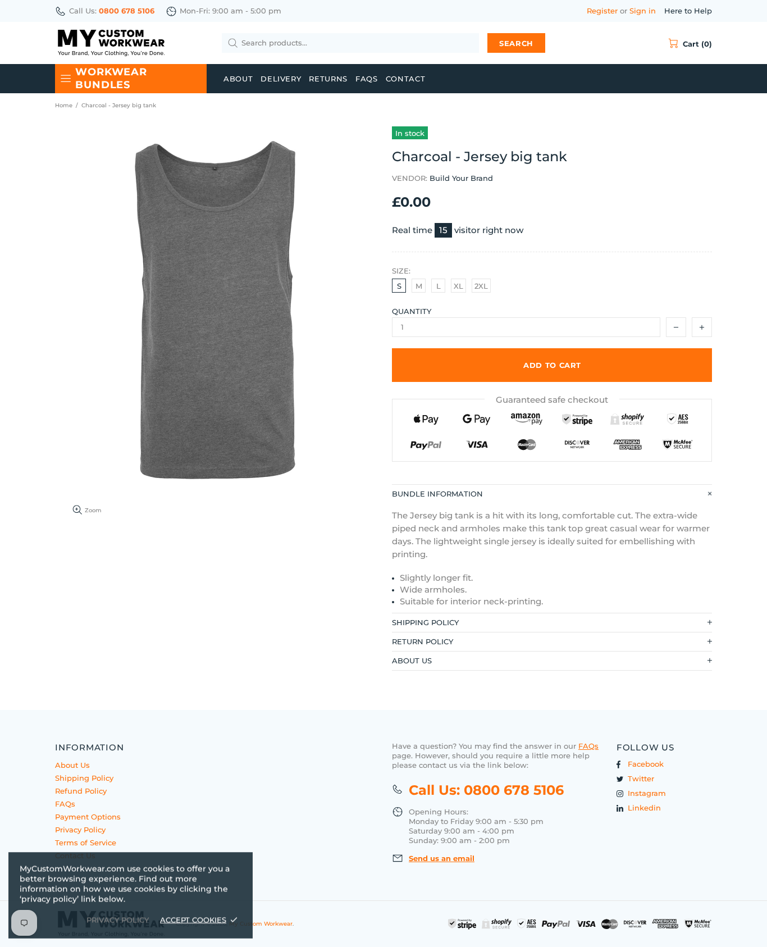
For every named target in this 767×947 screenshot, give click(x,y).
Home (63, 105)
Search (516, 43)
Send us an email (441, 858)
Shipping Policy (84, 777)
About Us (72, 765)
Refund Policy (81, 790)
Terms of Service (85, 842)
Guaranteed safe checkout (552, 399)
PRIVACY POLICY (117, 919)
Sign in (642, 10)
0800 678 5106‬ (126, 10)
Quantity (411, 311)
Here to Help (688, 10)
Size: (401, 270)
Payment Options (88, 816)
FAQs (65, 803)
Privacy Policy (80, 829)
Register (602, 10)
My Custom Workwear (111, 43)
